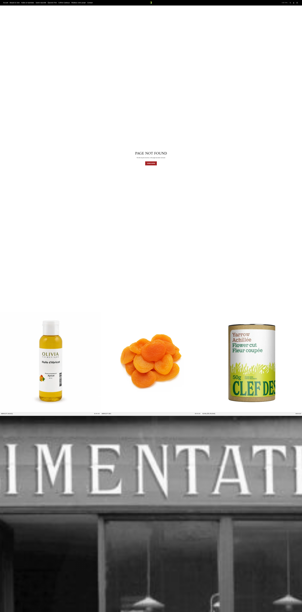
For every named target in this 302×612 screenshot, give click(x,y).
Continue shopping (151, 163)
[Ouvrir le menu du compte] (293, 2)
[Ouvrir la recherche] (290, 2)
